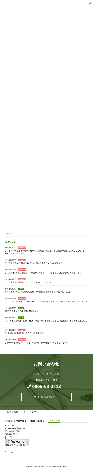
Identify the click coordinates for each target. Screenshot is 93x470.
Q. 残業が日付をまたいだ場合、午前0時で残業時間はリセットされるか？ (36, 342)
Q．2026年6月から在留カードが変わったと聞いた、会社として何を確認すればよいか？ (43, 272)
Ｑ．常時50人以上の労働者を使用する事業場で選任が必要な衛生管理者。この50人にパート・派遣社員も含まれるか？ (46, 252)
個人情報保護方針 (13, 412)
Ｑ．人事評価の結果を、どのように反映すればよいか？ (29, 282)
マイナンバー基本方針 (30, 412)
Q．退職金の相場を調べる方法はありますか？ (25, 333)
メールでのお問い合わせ (47, 397)
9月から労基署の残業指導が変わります (22, 311)
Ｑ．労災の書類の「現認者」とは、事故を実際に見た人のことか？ (34, 263)
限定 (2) (8, 234)
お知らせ (20, 289)
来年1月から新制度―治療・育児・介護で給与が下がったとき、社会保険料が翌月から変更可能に (46, 322)
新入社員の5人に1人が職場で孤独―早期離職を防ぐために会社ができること (38, 291)
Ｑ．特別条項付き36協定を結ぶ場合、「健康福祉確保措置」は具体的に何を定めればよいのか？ (46, 301)
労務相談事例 (22, 248)
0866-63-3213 (46, 386)
